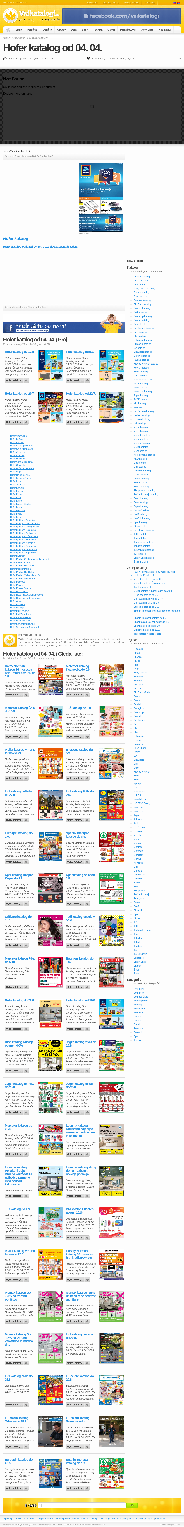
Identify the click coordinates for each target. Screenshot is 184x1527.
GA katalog (139, 348)
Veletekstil (139, 957)
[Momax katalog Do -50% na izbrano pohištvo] (50, 1306)
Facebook (160, 1518)
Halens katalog (141, 359)
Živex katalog (141, 561)
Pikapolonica (140, 890)
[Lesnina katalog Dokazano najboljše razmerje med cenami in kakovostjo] (111, 1139)
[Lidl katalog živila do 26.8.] (50, 1390)
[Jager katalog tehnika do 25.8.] (50, 1097)
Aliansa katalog (142, 276)
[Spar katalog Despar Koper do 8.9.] (50, 888)
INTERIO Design (142, 803)
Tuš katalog (140, 554)
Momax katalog (142, 443)
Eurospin (138, 744)
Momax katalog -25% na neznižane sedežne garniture (81, 1296)
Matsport (138, 851)
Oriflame (138, 878)
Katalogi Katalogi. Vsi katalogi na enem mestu (32, 15)
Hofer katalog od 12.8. (19, 352)
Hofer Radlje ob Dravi (20, 617)
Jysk (136, 823)
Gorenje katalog (142, 355)
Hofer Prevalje (17, 608)
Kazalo (84, 1518)
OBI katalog (140, 466)
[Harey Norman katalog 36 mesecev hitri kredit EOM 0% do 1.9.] (50, 679)
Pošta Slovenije (142, 894)
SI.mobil (138, 910)
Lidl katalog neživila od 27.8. (18, 793)
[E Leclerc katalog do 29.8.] (111, 1390)
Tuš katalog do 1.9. (78, 708)
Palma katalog (141, 478)
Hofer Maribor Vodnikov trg (23, 578)
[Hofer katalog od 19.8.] (111, 1014)
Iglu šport (138, 783)
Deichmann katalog (144, 328)
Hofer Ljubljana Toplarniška (23, 552)
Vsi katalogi (104, 1518)
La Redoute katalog (144, 411)
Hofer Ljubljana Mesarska (22, 543)
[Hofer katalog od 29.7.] (50, 407)
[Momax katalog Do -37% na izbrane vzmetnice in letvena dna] (50, 1348)
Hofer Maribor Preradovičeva (24, 565)
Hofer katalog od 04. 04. (52, 47)
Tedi (136, 934)
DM (135, 728)
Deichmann (139, 720)
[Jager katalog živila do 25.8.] (111, 1055)
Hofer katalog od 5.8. (80, 352)
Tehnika (97, 29)
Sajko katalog (141, 506)
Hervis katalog (141, 367)
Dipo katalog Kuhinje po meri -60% (19, 1043)
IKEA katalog (140, 375)
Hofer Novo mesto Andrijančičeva (26, 595)
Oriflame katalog (142, 470)
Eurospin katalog (142, 344)
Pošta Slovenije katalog (146, 494)
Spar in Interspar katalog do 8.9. (77, 835)
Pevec (137, 886)
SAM (136, 906)
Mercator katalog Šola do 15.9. (20, 709)
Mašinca (138, 847)
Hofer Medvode (17, 582)
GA (135, 755)
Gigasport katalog (143, 352)
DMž (136, 732)
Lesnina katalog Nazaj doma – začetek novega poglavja (81, 1171)
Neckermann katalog (144, 454)
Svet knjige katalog (144, 530)
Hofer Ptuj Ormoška (19, 611)
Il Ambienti (139, 791)
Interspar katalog (142, 387)
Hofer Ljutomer (17, 556)
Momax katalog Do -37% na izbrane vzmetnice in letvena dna (19, 1339)
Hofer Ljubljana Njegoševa (23, 546)
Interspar (138, 807)
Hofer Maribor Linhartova (22, 562)
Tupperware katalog (144, 550)
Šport (85, 29)
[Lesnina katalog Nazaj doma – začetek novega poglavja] (111, 1181)
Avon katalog (140, 284)
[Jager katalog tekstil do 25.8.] (111, 1097)
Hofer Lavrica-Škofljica (21, 504)
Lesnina (138, 831)
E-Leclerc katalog (143, 340)
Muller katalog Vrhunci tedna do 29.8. (20, 751)
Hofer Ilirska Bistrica (20, 475)
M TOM (138, 835)
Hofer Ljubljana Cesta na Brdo (25, 523)
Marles (137, 843)
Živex (136, 969)
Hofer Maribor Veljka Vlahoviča (25, 575)
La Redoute (140, 827)
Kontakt (75, 1518)
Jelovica (138, 819)
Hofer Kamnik (17, 488)
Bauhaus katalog (142, 296)
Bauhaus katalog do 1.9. (79, 960)
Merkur (137, 858)
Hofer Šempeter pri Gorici (22, 624)
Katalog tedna (141, 1000)
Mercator (138, 855)
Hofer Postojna (17, 604)
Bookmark (116, 1518)
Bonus (137, 700)
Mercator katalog (142, 435)
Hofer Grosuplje (18, 465)
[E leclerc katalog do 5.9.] (111, 763)
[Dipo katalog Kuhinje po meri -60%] (50, 1055)
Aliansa (137, 656)
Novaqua (138, 862)
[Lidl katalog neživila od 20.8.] (111, 1348)
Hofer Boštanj (17, 439)
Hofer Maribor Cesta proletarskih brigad (29, 559)
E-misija (138, 740)
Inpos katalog (141, 383)
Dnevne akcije (111, 3)
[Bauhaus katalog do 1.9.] (111, 972)
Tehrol (137, 942)
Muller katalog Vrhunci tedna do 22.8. (20, 1252)
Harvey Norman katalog (146, 363)
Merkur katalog (141, 439)
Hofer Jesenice (17, 484)
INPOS (137, 795)
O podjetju (8, 1518)
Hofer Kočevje (17, 491)
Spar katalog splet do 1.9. (80, 876)
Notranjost (139, 1012)
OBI (136, 866)
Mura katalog (140, 451)
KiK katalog (140, 403)
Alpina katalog (141, 280)
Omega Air (139, 874)
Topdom (138, 946)
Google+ (149, 1518)
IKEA (136, 787)
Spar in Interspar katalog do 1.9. (77, 1461)
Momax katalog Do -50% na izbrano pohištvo (18, 1296)
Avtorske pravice (62, 1518)
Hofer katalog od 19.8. (81, 1000)
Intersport (139, 811)
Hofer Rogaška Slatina (21, 620)
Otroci (111, 29)
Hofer (136, 775)
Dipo (136, 724)
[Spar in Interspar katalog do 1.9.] (111, 1473)
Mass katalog (141, 431)
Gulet (136, 767)
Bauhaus (138, 676)
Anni (136, 664)
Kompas (138, 407)
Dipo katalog (140, 332)
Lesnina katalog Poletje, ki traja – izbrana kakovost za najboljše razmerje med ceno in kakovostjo (18, 1176)
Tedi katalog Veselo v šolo (80, 918)
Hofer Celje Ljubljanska (21, 445)
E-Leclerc (139, 736)
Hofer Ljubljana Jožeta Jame (24, 536)
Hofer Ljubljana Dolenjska (23, 530)
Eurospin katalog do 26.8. (19, 1461)
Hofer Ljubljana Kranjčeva (23, 539)
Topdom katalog (142, 546)
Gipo (136, 763)
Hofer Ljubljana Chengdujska (24, 527)
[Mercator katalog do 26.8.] (50, 1139)
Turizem (138, 1040)
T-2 (135, 922)
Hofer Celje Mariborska (21, 449)
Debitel (137, 716)
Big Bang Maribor (143, 692)
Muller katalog (141, 447)
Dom (73, 29)
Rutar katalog (141, 502)
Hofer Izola (15, 481)
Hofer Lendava (17, 510)
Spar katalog (140, 522)
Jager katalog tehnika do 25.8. (19, 1085)
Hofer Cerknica (17, 452)
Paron (137, 882)
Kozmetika (164, 29)
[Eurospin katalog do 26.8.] (50, 1473)
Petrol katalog (141, 482)
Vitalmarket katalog (144, 557)
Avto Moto (147, 29)
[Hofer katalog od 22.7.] (111, 407)
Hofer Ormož (16, 601)
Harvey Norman (142, 771)
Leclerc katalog (142, 415)
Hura (136, 779)
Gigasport (139, 759)
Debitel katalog (141, 324)
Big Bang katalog (142, 304)
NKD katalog (140, 458)
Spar (136, 914)
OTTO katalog (141, 474)
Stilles (137, 918)
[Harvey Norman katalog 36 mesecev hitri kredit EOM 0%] (111, 1264)
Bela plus (138, 684)
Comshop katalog (143, 316)
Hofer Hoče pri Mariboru (22, 468)
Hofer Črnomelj (17, 455)
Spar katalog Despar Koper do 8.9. (19, 876)
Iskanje (31, 1505)
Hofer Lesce (16, 514)
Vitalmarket (140, 961)
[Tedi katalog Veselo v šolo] (111, 930)
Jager (136, 815)
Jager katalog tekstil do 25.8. (79, 1085)
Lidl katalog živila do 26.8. (19, 1378)
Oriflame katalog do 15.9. (18, 918)
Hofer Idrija (15, 471)
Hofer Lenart (16, 507)
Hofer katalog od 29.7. (19, 393)
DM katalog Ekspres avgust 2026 (79, 1210)
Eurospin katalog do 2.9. (19, 835)
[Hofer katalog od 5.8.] (111, 365)
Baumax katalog (142, 300)
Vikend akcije (131, 3)
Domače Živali (128, 29)
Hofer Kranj (15, 497)
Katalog (93, 1518)
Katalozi (178, 3)
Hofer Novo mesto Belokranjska (25, 598)
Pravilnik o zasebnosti (25, 1518)
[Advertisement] (33, 188)
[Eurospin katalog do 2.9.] (50, 847)
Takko (137, 926)
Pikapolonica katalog (144, 490)
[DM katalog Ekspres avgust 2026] (111, 1222)
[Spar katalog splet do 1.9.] (111, 888)
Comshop (139, 712)
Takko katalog (141, 534)
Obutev (61, 29)
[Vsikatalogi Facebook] (121, 23)
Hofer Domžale (17, 458)
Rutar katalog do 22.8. (19, 1000)
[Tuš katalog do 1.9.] (111, 721)
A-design (138, 649)
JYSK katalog (141, 399)
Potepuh (138, 1032)
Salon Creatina (141, 510)
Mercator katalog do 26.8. (18, 1127)
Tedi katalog (140, 538)
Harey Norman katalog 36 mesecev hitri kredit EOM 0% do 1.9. (20, 671)
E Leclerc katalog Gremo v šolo (77, 1419)
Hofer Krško (16, 501)
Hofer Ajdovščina (18, 436)
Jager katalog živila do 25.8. (81, 1043)
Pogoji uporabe (45, 1518)
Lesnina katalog (142, 419)
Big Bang (138, 688)
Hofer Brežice (17, 442)
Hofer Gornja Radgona (21, 462)
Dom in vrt (139, 992)
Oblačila (47, 29)
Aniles (137, 660)
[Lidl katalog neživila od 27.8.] (50, 805)
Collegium (139, 708)
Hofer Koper (16, 494)
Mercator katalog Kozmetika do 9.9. (78, 667)
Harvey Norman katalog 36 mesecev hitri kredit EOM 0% (79, 1254)
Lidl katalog (140, 423)
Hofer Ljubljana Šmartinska (23, 549)
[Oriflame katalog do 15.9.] (50, 930)
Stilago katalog (141, 526)
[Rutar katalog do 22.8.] (50, 1014)
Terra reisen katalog (144, 542)
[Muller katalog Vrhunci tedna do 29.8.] (50, 763)
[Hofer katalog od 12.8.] (50, 365)
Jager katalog (141, 395)
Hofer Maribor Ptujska (20, 569)
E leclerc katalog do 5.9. (79, 751)
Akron (137, 653)
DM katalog (140, 336)
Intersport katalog (143, 391)
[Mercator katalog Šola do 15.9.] (50, 721)
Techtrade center (142, 930)
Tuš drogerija (140, 954)
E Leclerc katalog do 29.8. (80, 1378)
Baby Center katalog (144, 288)
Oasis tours (140, 462)
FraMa (137, 752)
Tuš (136, 950)
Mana (136, 839)
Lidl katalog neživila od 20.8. (79, 1336)
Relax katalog (141, 498)
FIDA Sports (140, 748)
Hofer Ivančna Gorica (20, 478)
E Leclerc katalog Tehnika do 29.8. (16, 1419)
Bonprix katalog (142, 308)
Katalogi (92, 3)
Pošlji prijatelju (130, 1518)
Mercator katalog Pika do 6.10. (19, 960)
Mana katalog (141, 427)
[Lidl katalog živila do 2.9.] (111, 805)
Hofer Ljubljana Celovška (22, 520)
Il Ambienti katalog (143, 379)
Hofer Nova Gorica (19, 591)
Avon (136, 668)
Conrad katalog (141, 320)
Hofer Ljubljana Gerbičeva (23, 533)
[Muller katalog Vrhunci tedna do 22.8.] (50, 1264)
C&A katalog (140, 312)
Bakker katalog (141, 292)
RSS (141, 1518)
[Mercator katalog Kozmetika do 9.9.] (111, 679)
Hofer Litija (15, 517)
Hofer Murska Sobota (20, 588)
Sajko (137, 902)
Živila (19, 29)
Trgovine (149, 3)
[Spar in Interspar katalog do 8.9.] (111, 847)
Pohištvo (32, 29)
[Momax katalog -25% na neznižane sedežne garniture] (111, 1306)
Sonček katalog (142, 518)
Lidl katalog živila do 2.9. (80, 793)
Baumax (138, 680)
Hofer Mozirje (16, 585)
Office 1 (138, 870)
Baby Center (140, 672)
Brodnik (138, 704)
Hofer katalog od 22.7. (81, 393)
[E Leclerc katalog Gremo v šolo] (111, 1431)
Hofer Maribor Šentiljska (22, 572)
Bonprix (138, 696)
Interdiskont (140, 799)
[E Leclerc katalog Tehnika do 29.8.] (50, 1431)
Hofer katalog (18, 38)
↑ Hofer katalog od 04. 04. (169, 1524)
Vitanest (138, 965)
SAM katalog (140, 514)
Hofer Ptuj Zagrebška (20, 614)
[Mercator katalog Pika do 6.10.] (50, 972)
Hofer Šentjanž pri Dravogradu (25, 627)
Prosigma (139, 898)
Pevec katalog (141, 486)
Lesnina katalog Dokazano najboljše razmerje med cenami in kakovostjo (80, 1131)
